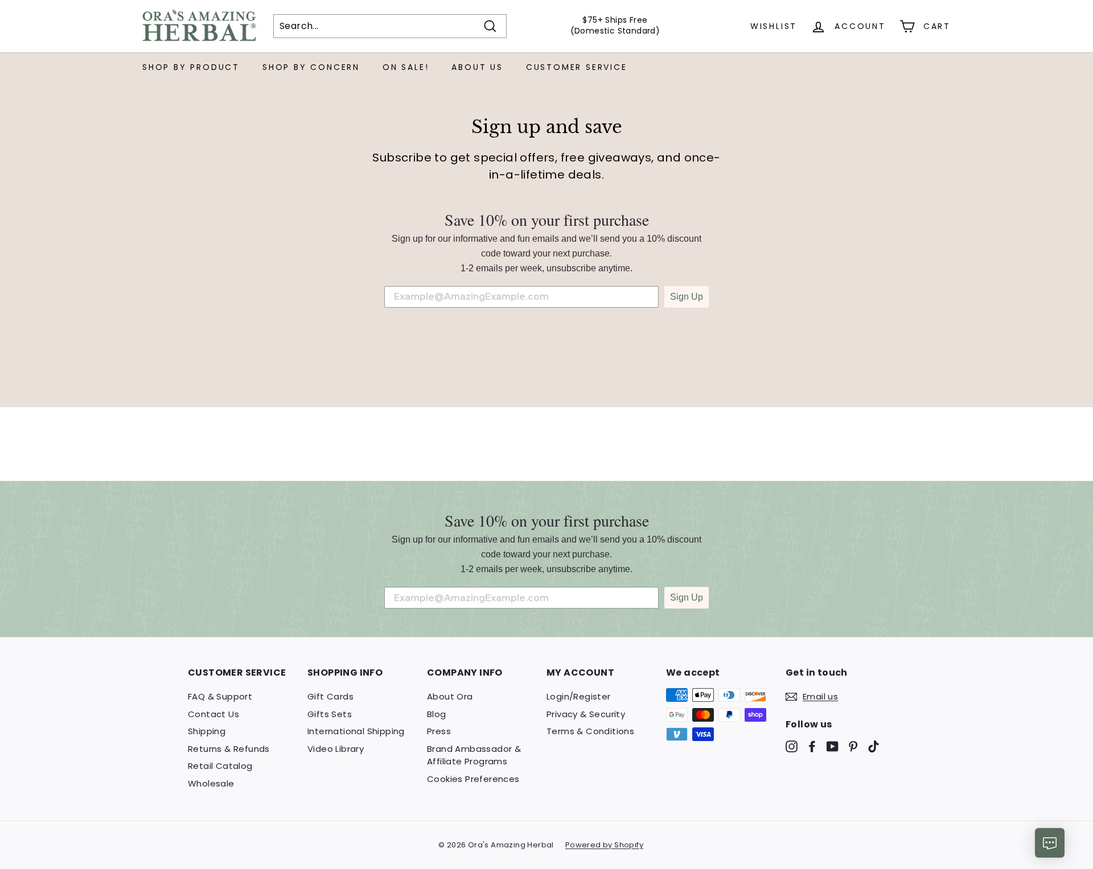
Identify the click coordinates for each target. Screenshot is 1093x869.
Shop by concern (311, 67)
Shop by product (191, 67)
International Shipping (356, 731)
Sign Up (686, 296)
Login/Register (578, 696)
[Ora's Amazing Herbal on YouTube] (833, 746)
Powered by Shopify (604, 844)
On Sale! (406, 67)
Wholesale (211, 783)
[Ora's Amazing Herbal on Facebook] (812, 746)
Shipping (206, 731)
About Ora (450, 696)
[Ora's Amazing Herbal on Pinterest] (853, 746)
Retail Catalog (220, 766)
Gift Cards (330, 696)
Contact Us (213, 714)
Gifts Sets (329, 714)
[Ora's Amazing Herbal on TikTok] (874, 746)
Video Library (335, 749)
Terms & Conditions (590, 731)
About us (477, 67)
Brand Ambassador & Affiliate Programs (474, 755)
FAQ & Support (220, 696)
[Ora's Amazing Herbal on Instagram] (792, 746)
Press (439, 731)
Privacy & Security (585, 714)
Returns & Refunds (229, 749)
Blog (436, 714)
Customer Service (576, 67)
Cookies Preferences (473, 779)
